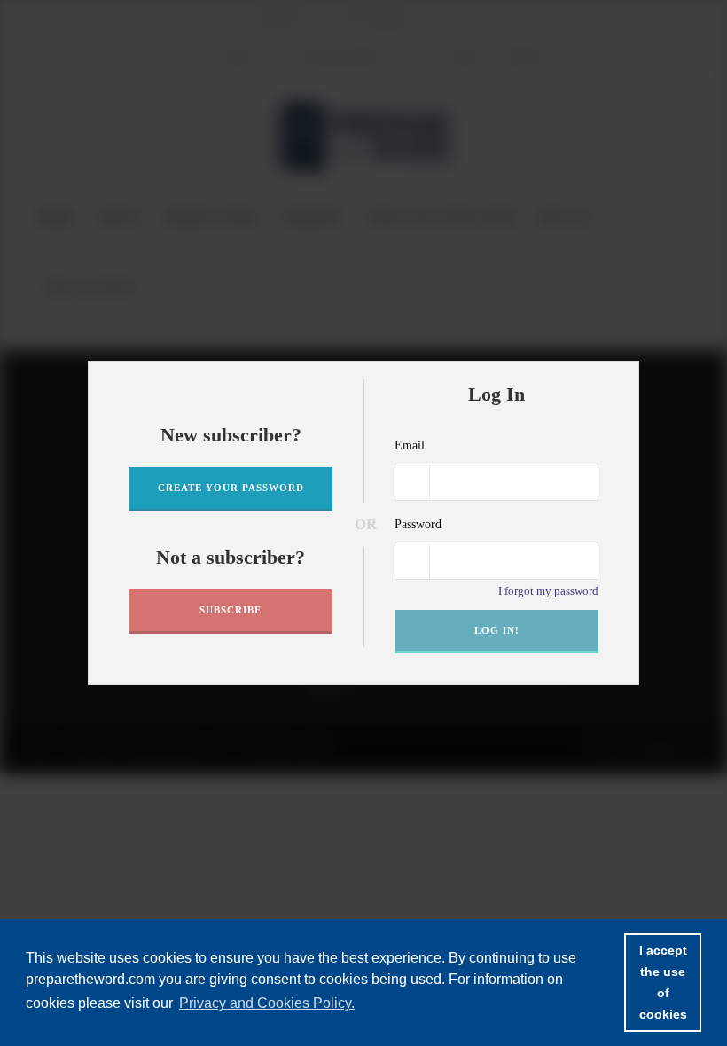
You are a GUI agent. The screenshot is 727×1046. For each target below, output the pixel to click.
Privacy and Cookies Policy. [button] (267, 1003)
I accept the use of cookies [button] (663, 982)
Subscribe (230, 610)
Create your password (231, 487)
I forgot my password (548, 590)
